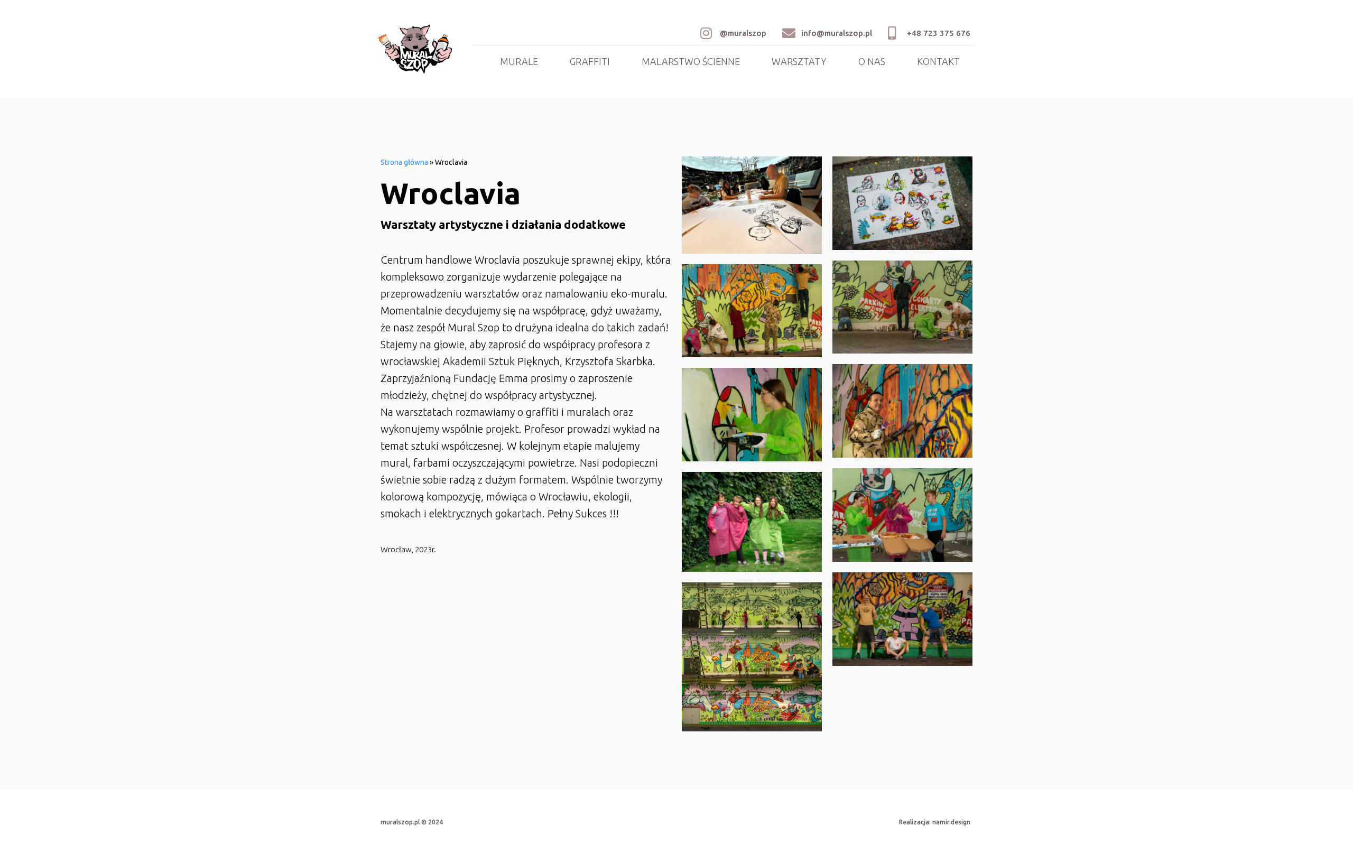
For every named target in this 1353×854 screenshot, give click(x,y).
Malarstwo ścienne (691, 61)
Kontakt (938, 61)
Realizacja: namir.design (934, 822)
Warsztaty (799, 61)
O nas (871, 61)
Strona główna (404, 162)
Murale (519, 61)
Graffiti (590, 61)
